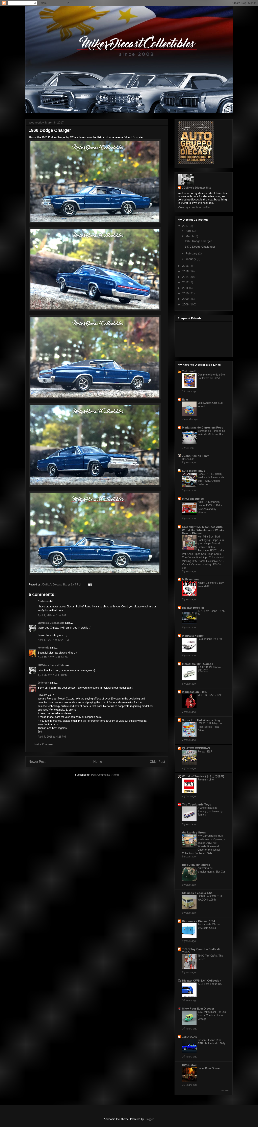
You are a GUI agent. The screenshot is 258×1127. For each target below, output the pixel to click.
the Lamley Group (194, 832)
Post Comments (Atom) (105, 774)
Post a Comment (43, 744)
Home (97, 761)
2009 (185, 298)
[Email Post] (90, 584)
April (189, 230)
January (191, 258)
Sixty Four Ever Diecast (198, 1008)
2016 (185, 265)
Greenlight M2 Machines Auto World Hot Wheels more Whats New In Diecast (203, 530)
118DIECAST (190, 1036)
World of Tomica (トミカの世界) (203, 776)
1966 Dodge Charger (198, 241)
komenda (43, 647)
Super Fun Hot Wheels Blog (201, 720)
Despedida (188, 459)
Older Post (157, 761)
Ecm (185, 399)
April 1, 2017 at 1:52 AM (52, 615)
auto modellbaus (193, 470)
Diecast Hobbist (193, 607)
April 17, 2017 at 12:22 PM (53, 639)
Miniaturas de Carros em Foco (202, 427)
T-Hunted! (189, 371)
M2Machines (190, 579)
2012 (185, 282)
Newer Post (37, 761)
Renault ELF (205, 751)
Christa (42, 601)
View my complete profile (194, 207)
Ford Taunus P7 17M (210, 638)
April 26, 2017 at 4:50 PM (52, 675)
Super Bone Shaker (209, 1068)
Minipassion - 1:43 (194, 691)
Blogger (149, 1119)
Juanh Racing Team (195, 455)
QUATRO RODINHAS (196, 748)
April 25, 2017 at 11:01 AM (53, 657)
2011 (185, 288)
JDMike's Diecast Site (51, 622)
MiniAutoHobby (193, 635)
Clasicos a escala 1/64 (197, 893)
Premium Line (206, 779)
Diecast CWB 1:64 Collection (201, 980)
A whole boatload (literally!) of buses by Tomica (210, 811)
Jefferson (43, 682)
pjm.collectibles (193, 498)
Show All (225, 1090)
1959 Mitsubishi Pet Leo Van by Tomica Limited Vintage (212, 1015)
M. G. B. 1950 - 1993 (210, 695)
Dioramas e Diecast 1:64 (198, 921)
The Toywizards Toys (196, 804)
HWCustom (189, 1065)
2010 (185, 293)
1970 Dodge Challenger (200, 246)
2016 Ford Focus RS (210, 983)
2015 (185, 271)
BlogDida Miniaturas (196, 864)
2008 (185, 304)
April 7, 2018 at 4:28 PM (52, 736)
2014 (185, 276)
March (190, 236)
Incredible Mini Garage (197, 663)
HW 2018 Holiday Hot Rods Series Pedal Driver (210, 727)
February (192, 253)
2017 (185, 225)
